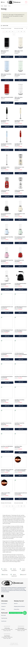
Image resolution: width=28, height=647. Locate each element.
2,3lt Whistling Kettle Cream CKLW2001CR (7, 307)
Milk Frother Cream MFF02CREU (19, 51)
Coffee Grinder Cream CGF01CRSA (19, 168)
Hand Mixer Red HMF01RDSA (7, 446)
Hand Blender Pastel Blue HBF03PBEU (6, 144)
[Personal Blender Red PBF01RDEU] (21, 253)
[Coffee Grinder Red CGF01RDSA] (7, 183)
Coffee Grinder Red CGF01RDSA (5, 191)
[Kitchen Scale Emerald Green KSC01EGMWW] (21, 485)
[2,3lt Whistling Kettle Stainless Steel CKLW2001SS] (21, 346)
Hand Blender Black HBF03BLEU (5, 121)
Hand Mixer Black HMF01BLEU (21, 376)
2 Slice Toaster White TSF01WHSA (5, 493)
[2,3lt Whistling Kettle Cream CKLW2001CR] (7, 299)
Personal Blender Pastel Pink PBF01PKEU (7, 261)
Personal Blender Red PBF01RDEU (19, 261)
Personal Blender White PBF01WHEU (6, 284)
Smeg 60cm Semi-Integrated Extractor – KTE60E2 (7, 470)
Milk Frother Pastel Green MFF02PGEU (20, 75)
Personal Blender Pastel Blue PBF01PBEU (7, 237)
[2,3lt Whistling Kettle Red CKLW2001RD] (7, 346)
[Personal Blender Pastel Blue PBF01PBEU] (7, 229)
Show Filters (5, 25)
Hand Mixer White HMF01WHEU (18, 447)
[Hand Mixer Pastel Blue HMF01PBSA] (21, 392)
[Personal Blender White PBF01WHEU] (7, 276)
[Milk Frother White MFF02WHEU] (21, 90)
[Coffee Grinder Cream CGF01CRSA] (21, 159)
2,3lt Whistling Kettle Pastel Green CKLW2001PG (7, 330)
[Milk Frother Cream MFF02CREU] (21, 43)
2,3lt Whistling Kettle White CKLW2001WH (7, 377)
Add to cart (7, 56)
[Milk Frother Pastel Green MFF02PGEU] (21, 66)
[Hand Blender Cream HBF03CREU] (21, 113)
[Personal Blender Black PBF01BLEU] (7, 206)
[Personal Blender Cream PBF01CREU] (21, 206)
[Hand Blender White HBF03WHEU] (7, 159)
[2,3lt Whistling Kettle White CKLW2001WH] (7, 369)
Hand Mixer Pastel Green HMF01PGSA (6, 424)
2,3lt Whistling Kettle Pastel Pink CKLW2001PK (21, 330)
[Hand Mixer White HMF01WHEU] (21, 439)
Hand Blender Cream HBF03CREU (19, 121)
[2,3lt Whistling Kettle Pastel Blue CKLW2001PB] (21, 299)
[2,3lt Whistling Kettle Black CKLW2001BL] (21, 276)
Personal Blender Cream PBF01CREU (20, 214)
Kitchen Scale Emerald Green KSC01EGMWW (21, 493)
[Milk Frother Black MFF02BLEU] (7, 43)
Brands (5, 5)
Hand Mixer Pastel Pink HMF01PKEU (19, 424)
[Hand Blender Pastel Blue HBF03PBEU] (7, 136)
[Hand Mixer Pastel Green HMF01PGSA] (7, 415)
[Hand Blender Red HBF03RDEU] (21, 136)
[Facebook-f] (2, 596)
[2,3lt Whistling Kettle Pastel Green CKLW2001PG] (7, 322)
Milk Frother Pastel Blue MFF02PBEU (6, 75)
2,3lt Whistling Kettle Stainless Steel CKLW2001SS (21, 354)
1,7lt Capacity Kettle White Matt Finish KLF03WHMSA (20, 470)
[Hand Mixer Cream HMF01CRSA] (7, 392)
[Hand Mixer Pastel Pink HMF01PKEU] (21, 415)
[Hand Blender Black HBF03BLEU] (7, 113)
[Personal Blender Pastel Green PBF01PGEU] (21, 229)
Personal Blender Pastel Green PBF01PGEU (20, 237)
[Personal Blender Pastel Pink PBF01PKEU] (7, 253)
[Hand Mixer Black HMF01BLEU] (21, 369)
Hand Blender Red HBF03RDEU (18, 144)
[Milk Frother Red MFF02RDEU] (7, 90)
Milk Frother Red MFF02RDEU (7, 97)
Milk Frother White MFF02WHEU (18, 98)
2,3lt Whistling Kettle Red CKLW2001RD (6, 354)
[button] (26, 2)
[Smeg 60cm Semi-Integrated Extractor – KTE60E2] (7, 462)
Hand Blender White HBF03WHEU (5, 168)
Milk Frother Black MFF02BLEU (5, 51)
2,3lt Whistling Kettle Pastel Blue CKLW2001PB (21, 307)
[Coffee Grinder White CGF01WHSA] (21, 183)
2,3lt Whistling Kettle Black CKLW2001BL (20, 284)
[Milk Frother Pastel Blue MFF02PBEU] (7, 66)
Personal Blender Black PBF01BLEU (6, 214)
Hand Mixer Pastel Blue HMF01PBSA (19, 400)
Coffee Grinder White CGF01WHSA (19, 191)
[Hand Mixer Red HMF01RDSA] (7, 439)
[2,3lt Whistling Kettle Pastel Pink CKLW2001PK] (21, 322)
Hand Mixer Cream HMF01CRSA (5, 400)
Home (2, 5)
